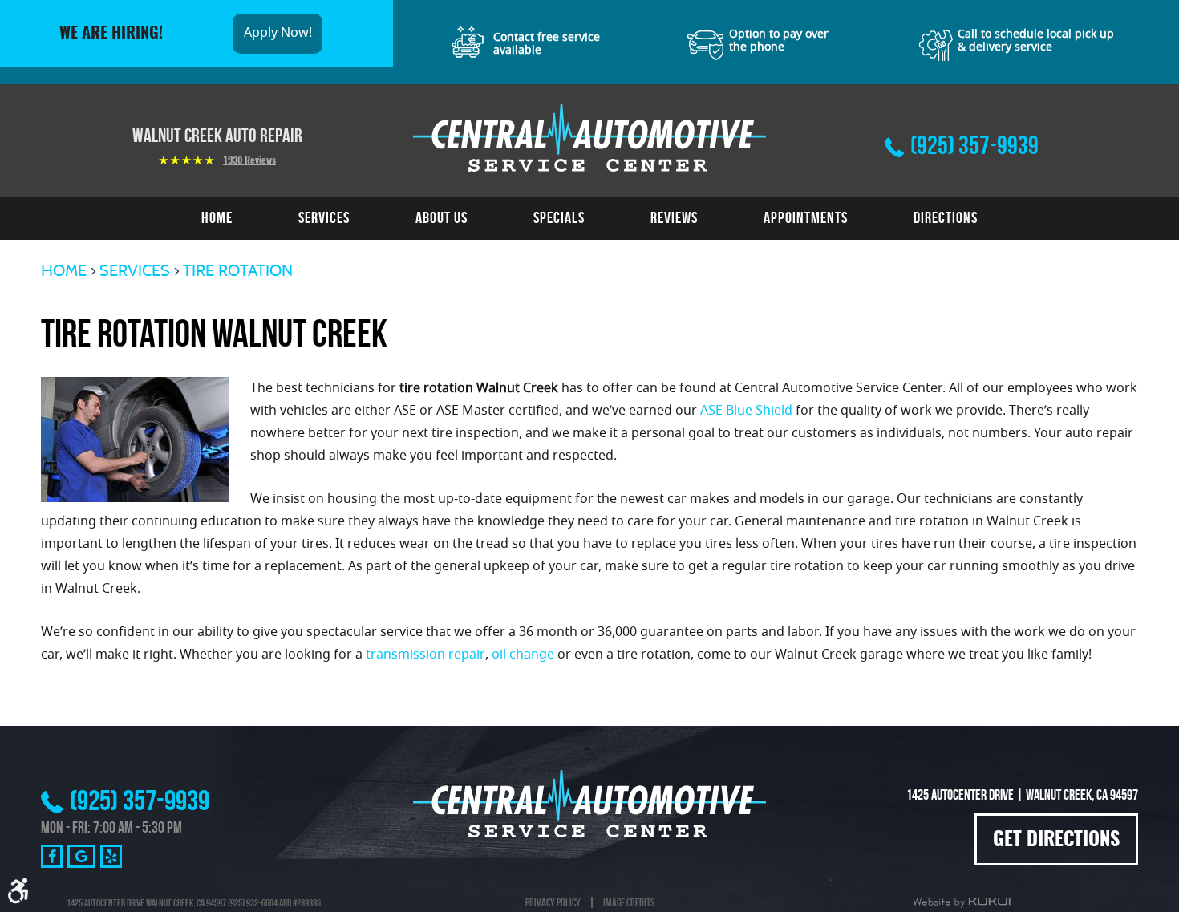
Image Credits (628, 902)
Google (81, 856)
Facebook (52, 856)
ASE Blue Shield (746, 411)
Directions (946, 217)
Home (217, 217)
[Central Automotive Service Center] (589, 138)
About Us (441, 217)
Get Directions (1056, 840)
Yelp (111, 856)
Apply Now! (278, 33)
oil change (523, 655)
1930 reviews (249, 160)
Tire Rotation (238, 270)
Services (324, 217)
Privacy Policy (553, 902)
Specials (559, 217)
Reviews (674, 217)
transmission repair (425, 655)
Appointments (806, 217)
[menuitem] (217, 218)
